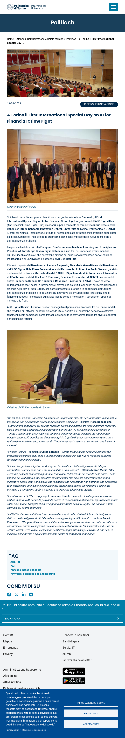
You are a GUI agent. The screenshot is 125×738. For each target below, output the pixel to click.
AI (13, 566)
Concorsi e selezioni (75, 635)
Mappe (7, 641)
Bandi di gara (70, 641)
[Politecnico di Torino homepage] (26, 7)
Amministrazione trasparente (22, 669)
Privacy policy (12, 730)
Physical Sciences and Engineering (33, 573)
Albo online (10, 675)
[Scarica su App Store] (73, 671)
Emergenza (10, 647)
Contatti (8, 635)
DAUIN (16, 562)
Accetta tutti (91, 724)
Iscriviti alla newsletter (76, 660)
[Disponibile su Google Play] (73, 680)
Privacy (8, 654)
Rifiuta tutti (91, 713)
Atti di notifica (12, 682)
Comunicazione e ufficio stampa (45, 39)
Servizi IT (68, 647)
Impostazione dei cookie (91, 703)
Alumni (66, 654)
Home (10, 39)
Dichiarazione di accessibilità (22, 688)
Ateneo (20, 39)
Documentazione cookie (34, 730)
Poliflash (62, 22)
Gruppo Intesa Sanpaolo (26, 569)
